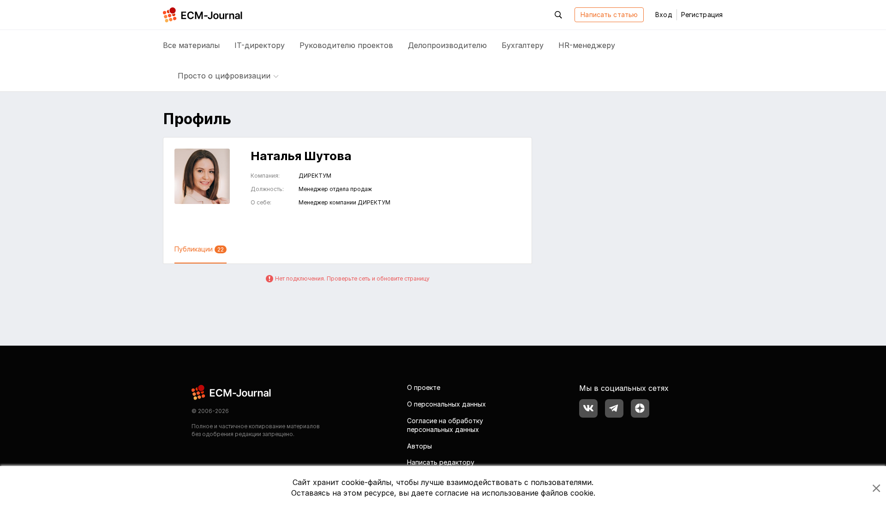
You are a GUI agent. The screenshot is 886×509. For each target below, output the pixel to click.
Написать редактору (440, 462)
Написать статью (609, 14)
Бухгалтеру (523, 45)
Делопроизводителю (447, 45)
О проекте (423, 387)
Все (191, 45)
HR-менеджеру (586, 45)
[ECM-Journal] (232, 392)
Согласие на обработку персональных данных (445, 425)
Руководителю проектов (346, 45)
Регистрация (702, 14)
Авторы (419, 446)
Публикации (199, 249)
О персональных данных (446, 404)
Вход (663, 14)
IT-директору (259, 45)
